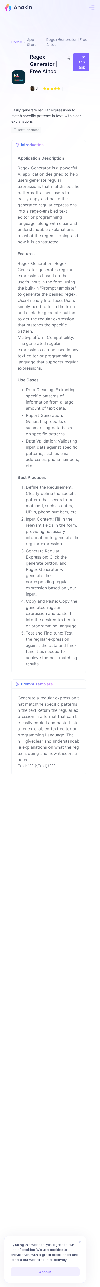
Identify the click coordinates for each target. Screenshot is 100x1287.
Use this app (82, 62)
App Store (32, 42)
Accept (45, 1272)
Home (16, 42)
